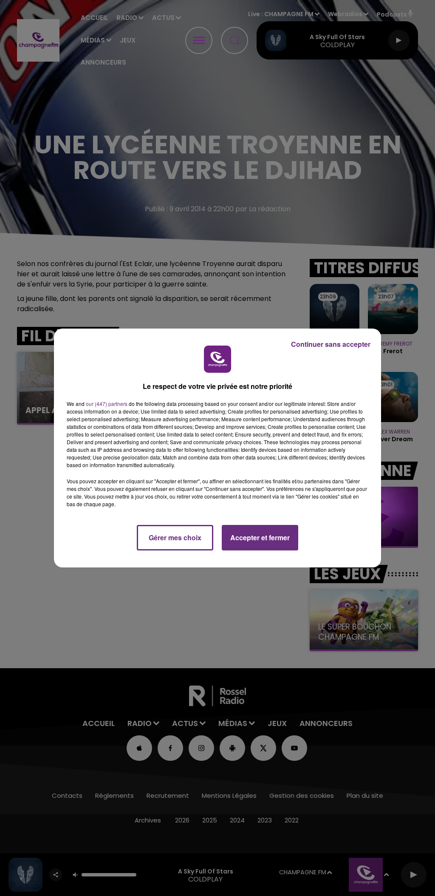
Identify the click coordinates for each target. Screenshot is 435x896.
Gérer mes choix (175, 537)
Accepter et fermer (260, 537)
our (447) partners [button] (106, 403)
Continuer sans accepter (330, 344)
